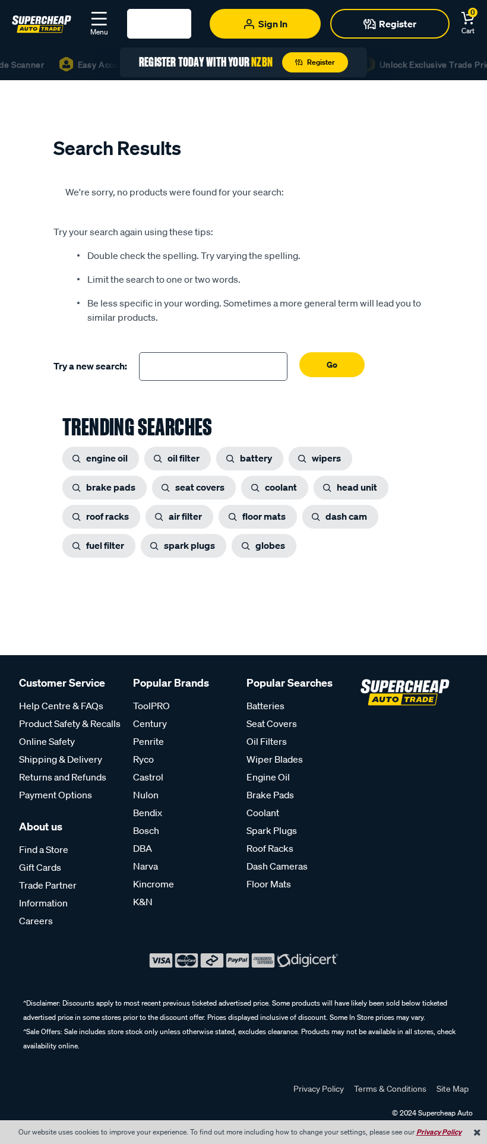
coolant (281, 487)
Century (150, 723)
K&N (143, 902)
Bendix (147, 813)
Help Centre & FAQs (61, 706)
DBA (142, 848)
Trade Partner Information (48, 894)
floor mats (264, 516)
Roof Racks (269, 848)
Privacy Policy (318, 1088)
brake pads (110, 487)
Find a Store (43, 849)
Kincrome (153, 884)
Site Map (453, 1088)
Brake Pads (270, 795)
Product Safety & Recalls (70, 723)
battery (256, 458)
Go (332, 364)
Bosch (146, 830)
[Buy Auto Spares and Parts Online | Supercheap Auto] (41, 23)
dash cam (346, 516)
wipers (326, 458)
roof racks (107, 516)
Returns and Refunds (62, 777)
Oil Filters (266, 741)
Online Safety (47, 741)
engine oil (107, 458)
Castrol (148, 777)
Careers (36, 921)
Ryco (143, 759)
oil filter (183, 458)
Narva (145, 866)
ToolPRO (151, 706)
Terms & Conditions (390, 1088)
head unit (357, 487)
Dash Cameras (277, 866)
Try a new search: (90, 366)
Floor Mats (268, 884)
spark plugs (189, 545)
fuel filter (105, 545)
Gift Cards (40, 867)
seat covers (199, 487)
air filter (185, 516)
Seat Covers (271, 723)
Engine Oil (268, 777)
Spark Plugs (271, 830)
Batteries (265, 706)
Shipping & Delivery (60, 759)
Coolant (262, 813)
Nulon (146, 795)
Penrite (148, 741)
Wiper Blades (274, 759)
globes (270, 545)
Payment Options (55, 795)
